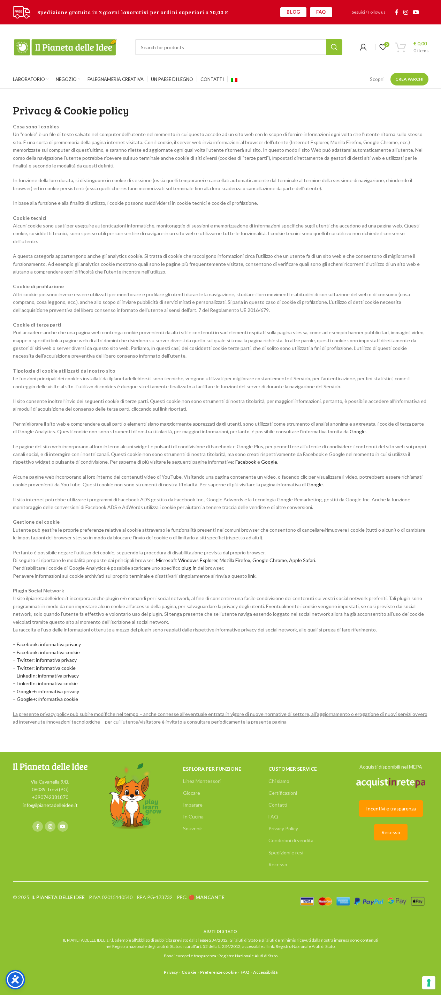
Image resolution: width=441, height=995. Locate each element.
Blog (293, 12)
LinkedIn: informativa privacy (48, 676)
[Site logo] (21, 12)
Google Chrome (269, 560)
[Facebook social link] (397, 12)
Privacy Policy (283, 828)
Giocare (191, 793)
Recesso (277, 864)
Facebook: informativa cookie (48, 652)
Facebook (245, 462)
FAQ (321, 12)
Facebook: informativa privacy (49, 644)
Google (358, 431)
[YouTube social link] (415, 12)
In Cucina (193, 817)
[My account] (363, 47)
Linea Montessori (202, 781)
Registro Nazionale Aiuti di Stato (305, 946)
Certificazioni (282, 793)
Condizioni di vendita (290, 840)
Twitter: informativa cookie (46, 668)
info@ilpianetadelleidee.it (50, 805)
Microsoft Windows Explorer (187, 560)
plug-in (189, 568)
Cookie (189, 972)
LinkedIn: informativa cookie (47, 683)
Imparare (193, 805)
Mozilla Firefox (235, 560)
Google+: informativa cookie (47, 699)
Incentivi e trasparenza (391, 808)
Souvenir (192, 828)
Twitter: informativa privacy (47, 660)
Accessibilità (265, 972)
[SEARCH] (334, 47)
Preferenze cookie (218, 972)
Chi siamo (278, 781)
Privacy (171, 972)
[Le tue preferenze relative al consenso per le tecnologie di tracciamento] (428, 982)
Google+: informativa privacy (48, 691)
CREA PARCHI (409, 79)
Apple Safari (302, 560)
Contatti (277, 805)
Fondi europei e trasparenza (190, 955)
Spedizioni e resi (285, 852)
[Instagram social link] (405, 12)
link (252, 576)
